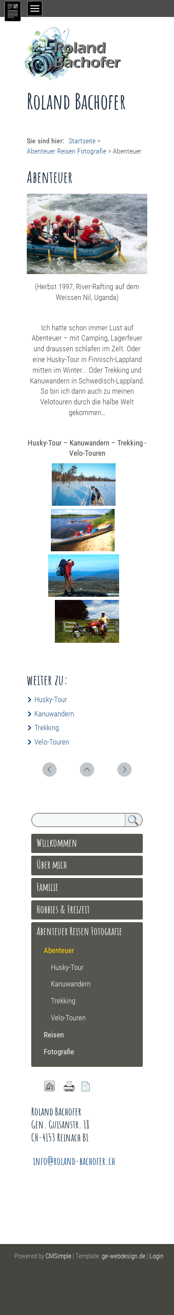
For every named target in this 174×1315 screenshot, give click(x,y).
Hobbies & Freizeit (63, 909)
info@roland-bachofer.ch (74, 1161)
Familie (47, 887)
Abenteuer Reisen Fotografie (66, 151)
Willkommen (57, 842)
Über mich (52, 864)
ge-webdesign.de (123, 1256)
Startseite (82, 141)
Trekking (46, 727)
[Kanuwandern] (83, 548)
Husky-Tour (50, 699)
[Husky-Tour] (84, 503)
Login (156, 1256)
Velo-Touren (51, 741)
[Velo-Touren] (87, 640)
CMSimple (58, 1256)
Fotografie (59, 1051)
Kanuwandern (54, 713)
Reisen (54, 1034)
